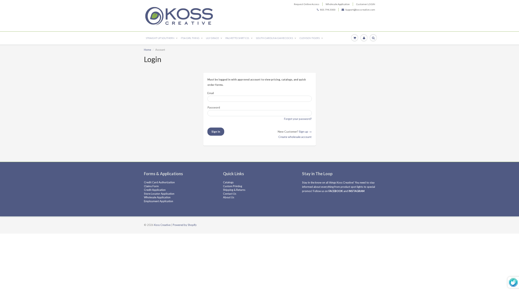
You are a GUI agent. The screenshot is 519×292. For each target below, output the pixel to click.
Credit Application (155, 189)
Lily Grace (212, 38)
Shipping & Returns (234, 189)
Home (147, 49)
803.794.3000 (327, 9)
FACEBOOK (335, 191)
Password (213, 107)
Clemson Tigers (309, 38)
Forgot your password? (298, 118)
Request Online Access (306, 4)
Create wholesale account (295, 136)
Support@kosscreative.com (360, 9)
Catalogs (228, 182)
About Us (228, 197)
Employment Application (158, 201)
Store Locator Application (159, 193)
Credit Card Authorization (159, 182)
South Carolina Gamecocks (274, 38)
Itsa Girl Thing (190, 38)
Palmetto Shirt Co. (237, 38)
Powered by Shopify (185, 225)
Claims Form (151, 186)
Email (210, 93)
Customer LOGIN (365, 4)
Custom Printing (232, 186)
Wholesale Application (338, 4)
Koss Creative (162, 225)
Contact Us (229, 193)
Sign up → (305, 131)
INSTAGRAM (357, 191)
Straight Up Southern (160, 38)
